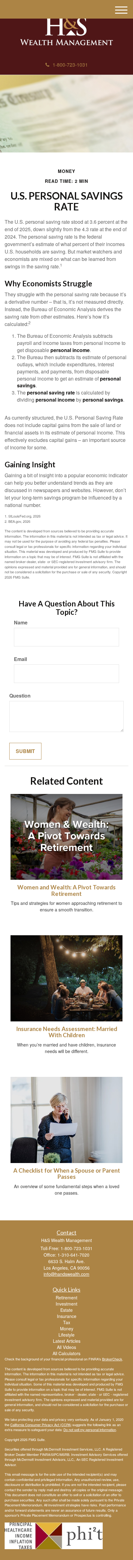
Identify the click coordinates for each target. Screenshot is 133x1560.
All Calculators (66, 1353)
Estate (66, 1310)
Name (21, 622)
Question (20, 695)
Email (20, 659)
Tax (66, 1322)
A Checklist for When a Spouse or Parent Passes (66, 1173)
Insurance (66, 1316)
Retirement (66, 1297)
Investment (66, 1304)
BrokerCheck (112, 1358)
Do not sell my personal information (89, 1429)
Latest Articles (66, 1341)
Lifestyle (66, 1335)
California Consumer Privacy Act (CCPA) (40, 1424)
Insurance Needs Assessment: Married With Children (66, 1032)
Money (66, 1328)
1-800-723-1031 (70, 64)
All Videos (66, 1347)
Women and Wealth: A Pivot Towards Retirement (66, 890)
